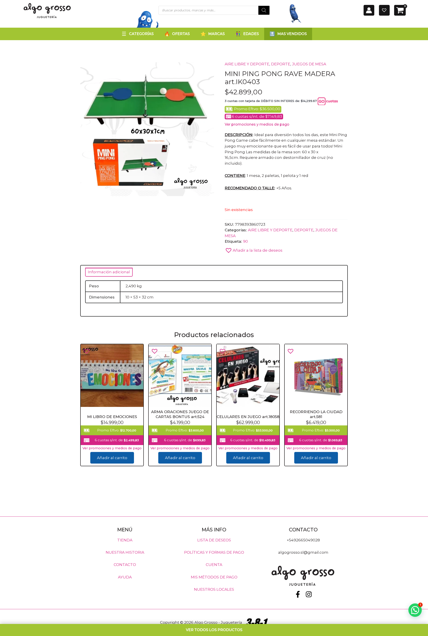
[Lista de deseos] (384, 10)
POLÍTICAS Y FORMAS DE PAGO (214, 552)
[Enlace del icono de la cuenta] (369, 10)
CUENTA (214, 564)
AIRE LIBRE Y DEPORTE (247, 64)
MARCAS (216, 34)
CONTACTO (125, 564)
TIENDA (124, 540)
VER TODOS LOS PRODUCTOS (214, 630)
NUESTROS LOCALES (214, 589)
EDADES (251, 34)
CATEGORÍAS (141, 34)
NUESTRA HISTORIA (125, 552)
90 (245, 241)
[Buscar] (264, 10)
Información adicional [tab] (109, 272)
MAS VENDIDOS (292, 34)
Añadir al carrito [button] (112, 458)
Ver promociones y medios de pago (257, 124)
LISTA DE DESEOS (214, 540)
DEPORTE (280, 64)
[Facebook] (297, 594)
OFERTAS (181, 34)
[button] (253, 249)
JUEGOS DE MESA (309, 64)
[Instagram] (308, 594)
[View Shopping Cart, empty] (400, 10)
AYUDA (125, 577)
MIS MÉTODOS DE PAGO (214, 577)
